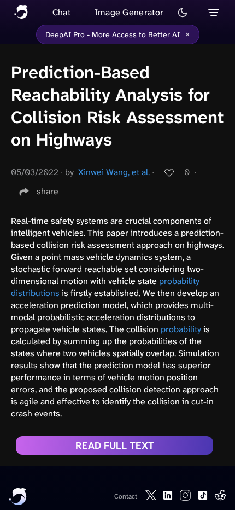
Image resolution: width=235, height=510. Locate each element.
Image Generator (129, 12)
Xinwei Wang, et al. (114, 172)
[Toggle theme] (182, 12)
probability (181, 329)
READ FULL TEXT (114, 445)
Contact (125, 496)
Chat (61, 12)
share (47, 191)
